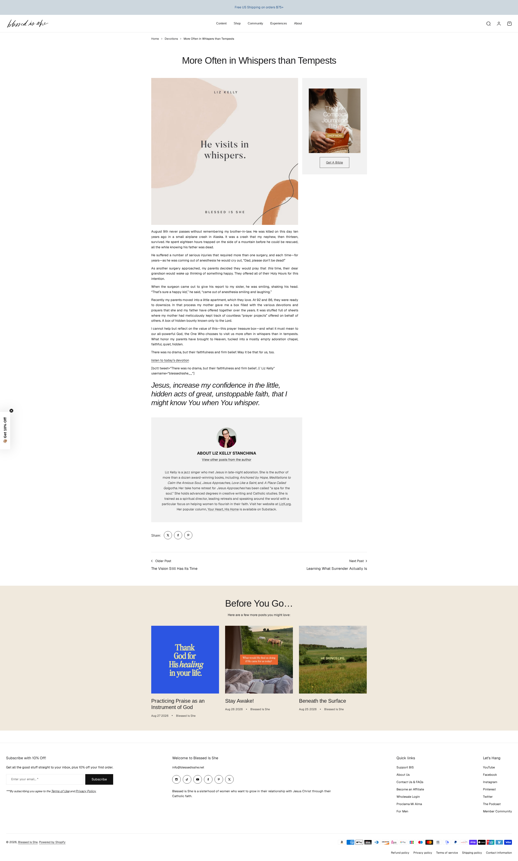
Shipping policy (472, 852)
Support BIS (405, 767)
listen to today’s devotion (170, 360)
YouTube (489, 767)
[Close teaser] (11, 411)
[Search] (488, 23)
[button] (5, 430)
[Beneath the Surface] (333, 660)
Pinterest (489, 789)
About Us (403, 775)
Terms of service (447, 852)
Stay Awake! (239, 701)
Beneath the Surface (322, 701)
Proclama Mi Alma (409, 804)
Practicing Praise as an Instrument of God (178, 704)
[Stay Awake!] (259, 660)
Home (155, 38)
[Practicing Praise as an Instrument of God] (185, 660)
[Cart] (509, 23)
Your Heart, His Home (223, 509)
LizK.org (285, 504)
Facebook (490, 775)
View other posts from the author (226, 459)
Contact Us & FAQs (409, 782)
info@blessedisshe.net (188, 767)
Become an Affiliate (410, 789)
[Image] (334, 121)
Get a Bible (334, 162)
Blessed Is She (28, 842)
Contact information (499, 852)
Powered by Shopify (52, 842)
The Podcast (492, 804)
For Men (402, 811)
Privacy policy (422, 852)
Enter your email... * (24, 779)
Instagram (490, 782)
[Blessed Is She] (27, 23)
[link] (168, 535)
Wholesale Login (408, 797)
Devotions (171, 38)
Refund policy (400, 852)
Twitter (488, 797)
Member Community (497, 811)
